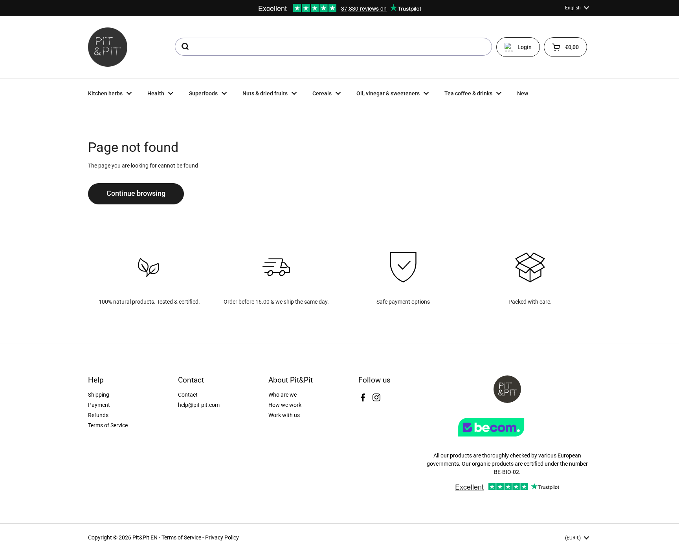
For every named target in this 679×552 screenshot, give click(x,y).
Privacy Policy (222, 537)
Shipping (98, 395)
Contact (188, 395)
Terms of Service (108, 425)
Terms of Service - (183, 537)
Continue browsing (135, 193)
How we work (284, 405)
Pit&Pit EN (145, 537)
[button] (565, 47)
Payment (99, 405)
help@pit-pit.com (199, 405)
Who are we (282, 395)
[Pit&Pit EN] (107, 47)
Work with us (284, 415)
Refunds (98, 415)
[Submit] (184, 46)
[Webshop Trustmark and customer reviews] (507, 439)
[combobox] (333, 47)
